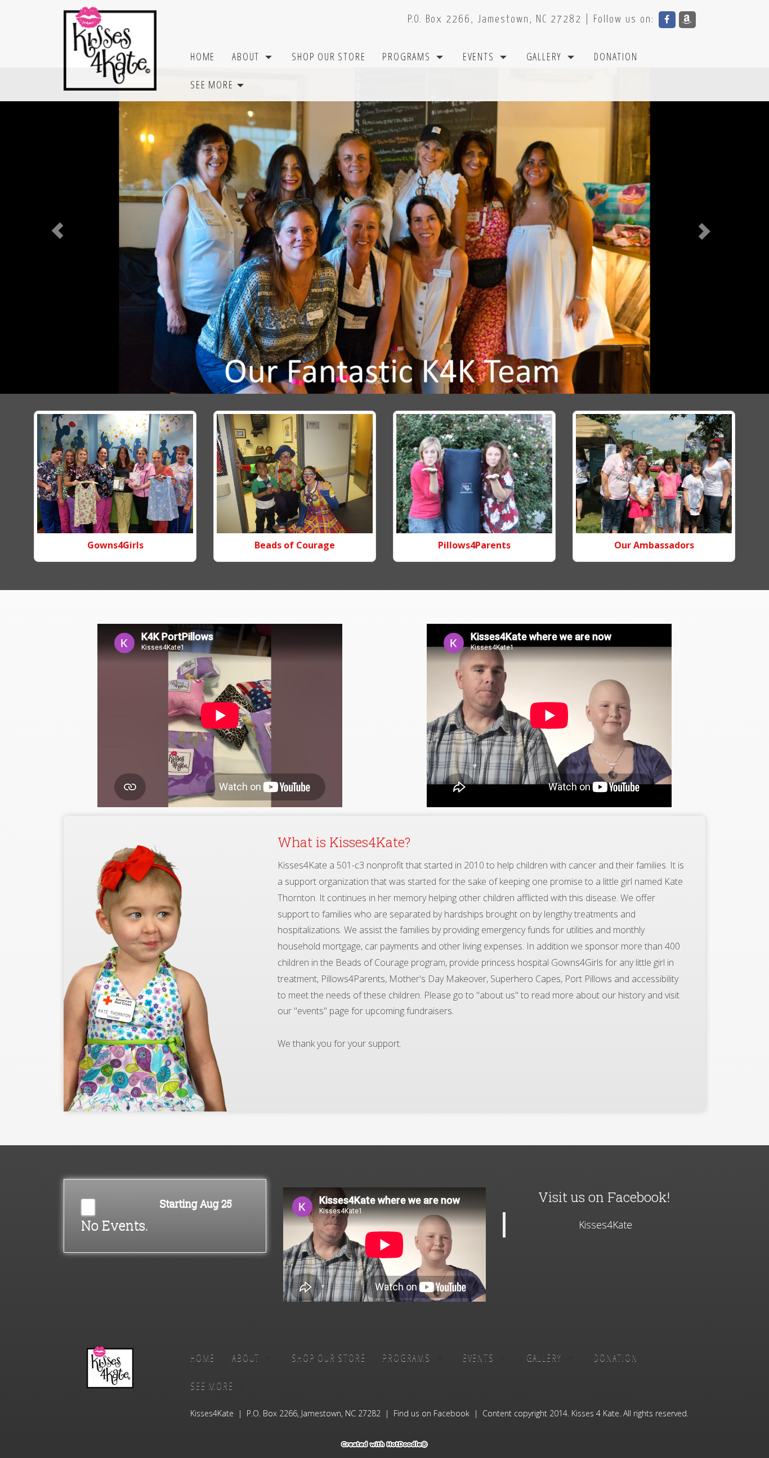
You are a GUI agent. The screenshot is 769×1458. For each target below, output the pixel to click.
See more (213, 84)
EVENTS (478, 56)
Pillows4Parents (474, 545)
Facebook (451, 1413)
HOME (202, 56)
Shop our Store (328, 56)
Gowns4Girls (115, 545)
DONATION (615, 56)
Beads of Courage (294, 545)
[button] (57, 231)
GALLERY (544, 56)
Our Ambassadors (654, 545)
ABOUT (246, 56)
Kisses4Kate (605, 1224)
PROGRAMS (406, 56)
